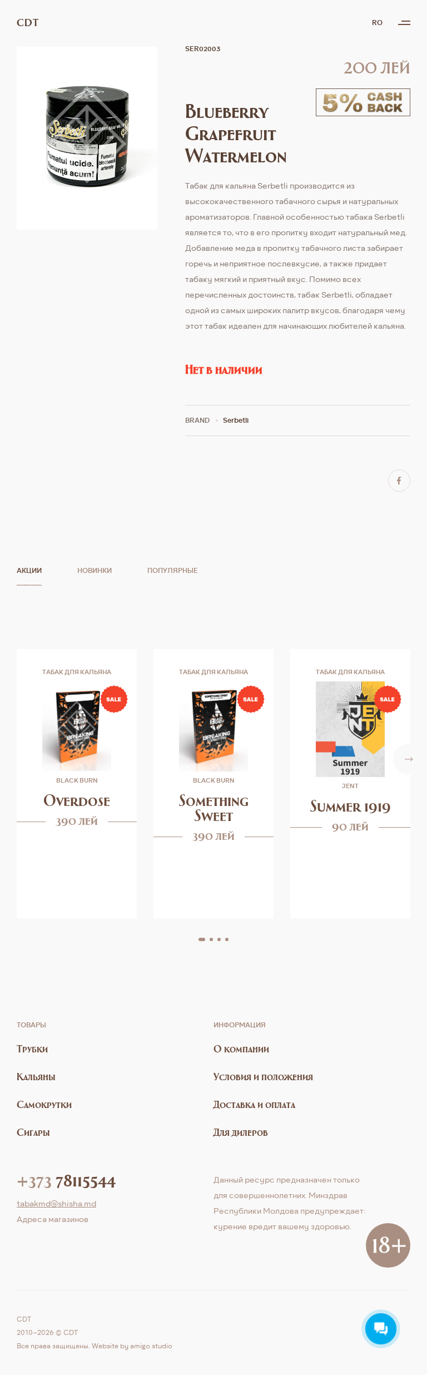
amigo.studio (151, 1346)
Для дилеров (241, 1132)
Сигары (33, 1132)
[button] (201, 939)
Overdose (76, 800)
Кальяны (36, 1076)
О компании (241, 1049)
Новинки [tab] (94, 570)
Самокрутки (44, 1104)
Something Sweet (214, 807)
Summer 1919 (350, 806)
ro (377, 22)
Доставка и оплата (254, 1104)
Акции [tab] (29, 570)
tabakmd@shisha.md (56, 1203)
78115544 (66, 1180)
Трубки (32, 1049)
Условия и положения (263, 1076)
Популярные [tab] (172, 570)
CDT (27, 22)
